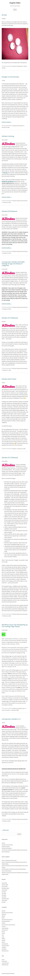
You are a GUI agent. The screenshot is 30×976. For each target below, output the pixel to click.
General (14, 66)
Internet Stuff (5, 930)
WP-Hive (5, 172)
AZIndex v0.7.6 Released (10, 318)
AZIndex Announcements (21, 200)
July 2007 (4, 902)
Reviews (3, 940)
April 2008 (4, 896)
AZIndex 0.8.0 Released (9, 211)
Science (3, 942)
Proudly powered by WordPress (8, 973)
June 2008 (4, 893)
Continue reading (7, 122)
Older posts (5, 830)
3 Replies (4, 18)
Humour (3, 926)
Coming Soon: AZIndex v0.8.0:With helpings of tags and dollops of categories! (13, 263)
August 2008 (4, 890)
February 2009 (5, 884)
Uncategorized (19, 66)
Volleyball (4, 947)
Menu (15, 9)
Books (3, 917)
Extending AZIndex (6, 921)
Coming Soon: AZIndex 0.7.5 (11, 719)
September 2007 (5, 898)
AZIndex (14, 200)
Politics (3, 933)
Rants (3, 936)
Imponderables (5, 928)
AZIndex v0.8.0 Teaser (9, 379)
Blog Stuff (4, 914)
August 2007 (4, 900)
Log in (3, 959)
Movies (3, 931)
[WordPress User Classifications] (3, 635)
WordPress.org (5, 964)
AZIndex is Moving (8, 136)
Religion (3, 938)
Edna (3, 862)
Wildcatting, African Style (11, 860)
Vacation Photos (5, 945)
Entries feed (4, 961)
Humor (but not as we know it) (8, 924)
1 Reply (3, 80)
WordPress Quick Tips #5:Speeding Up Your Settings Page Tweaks (15, 625)
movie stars (7, 710)
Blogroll (3, 916)
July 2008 (4, 891)
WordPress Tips (21, 708)
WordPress (14, 708)
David (3, 865)
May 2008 (4, 895)
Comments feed (5, 963)
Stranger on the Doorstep (10, 77)
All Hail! (4, 15)
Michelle (3, 872)
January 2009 (4, 886)
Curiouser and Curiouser (17, 125)
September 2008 (5, 888)
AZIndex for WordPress (7, 181)
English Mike (15, 3)
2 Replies (4, 321)
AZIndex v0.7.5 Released (10, 458)
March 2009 (4, 883)
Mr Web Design (5, 869)
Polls (3, 935)
